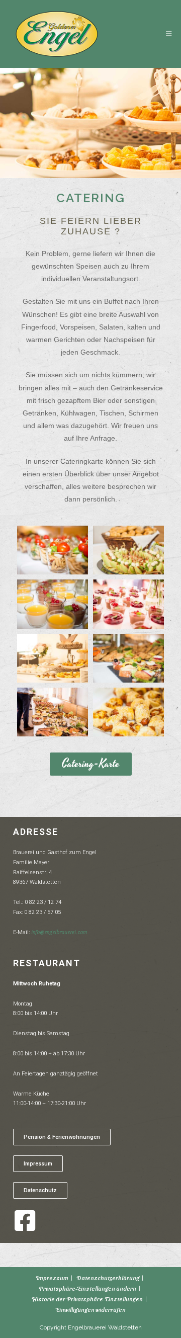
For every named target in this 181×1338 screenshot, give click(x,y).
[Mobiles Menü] (169, 34)
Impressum (52, 1277)
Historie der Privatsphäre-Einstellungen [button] (87, 1298)
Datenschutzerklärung (107, 1277)
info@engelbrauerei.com (59, 932)
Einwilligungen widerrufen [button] (90, 1309)
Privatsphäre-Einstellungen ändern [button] (87, 1288)
